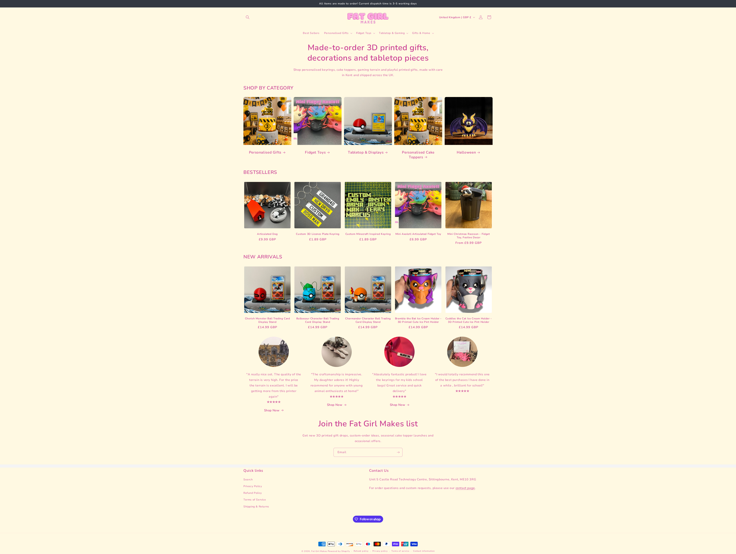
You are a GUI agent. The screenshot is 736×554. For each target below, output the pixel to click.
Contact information (424, 551)
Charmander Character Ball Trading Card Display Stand (368, 320)
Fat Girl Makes (319, 551)
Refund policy (361, 551)
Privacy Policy (252, 486)
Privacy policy (380, 551)
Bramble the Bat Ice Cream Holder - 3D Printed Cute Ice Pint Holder (418, 320)
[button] (247, 17)
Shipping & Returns (256, 506)
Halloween (466, 152)
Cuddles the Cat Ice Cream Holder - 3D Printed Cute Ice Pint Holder (468, 320)
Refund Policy (252, 493)
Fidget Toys (315, 152)
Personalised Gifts (265, 152)
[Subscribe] (398, 452)
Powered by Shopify (339, 551)
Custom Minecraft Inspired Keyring (368, 234)
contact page (465, 488)
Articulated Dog (267, 234)
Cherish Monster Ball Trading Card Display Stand (267, 320)
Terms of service (400, 551)
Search (248, 479)
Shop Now (272, 410)
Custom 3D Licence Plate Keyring (317, 234)
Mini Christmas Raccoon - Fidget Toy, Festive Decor (468, 235)
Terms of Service (254, 500)
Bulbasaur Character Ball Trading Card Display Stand (317, 320)
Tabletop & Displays (366, 152)
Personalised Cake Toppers (418, 154)
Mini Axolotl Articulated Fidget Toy (418, 234)
